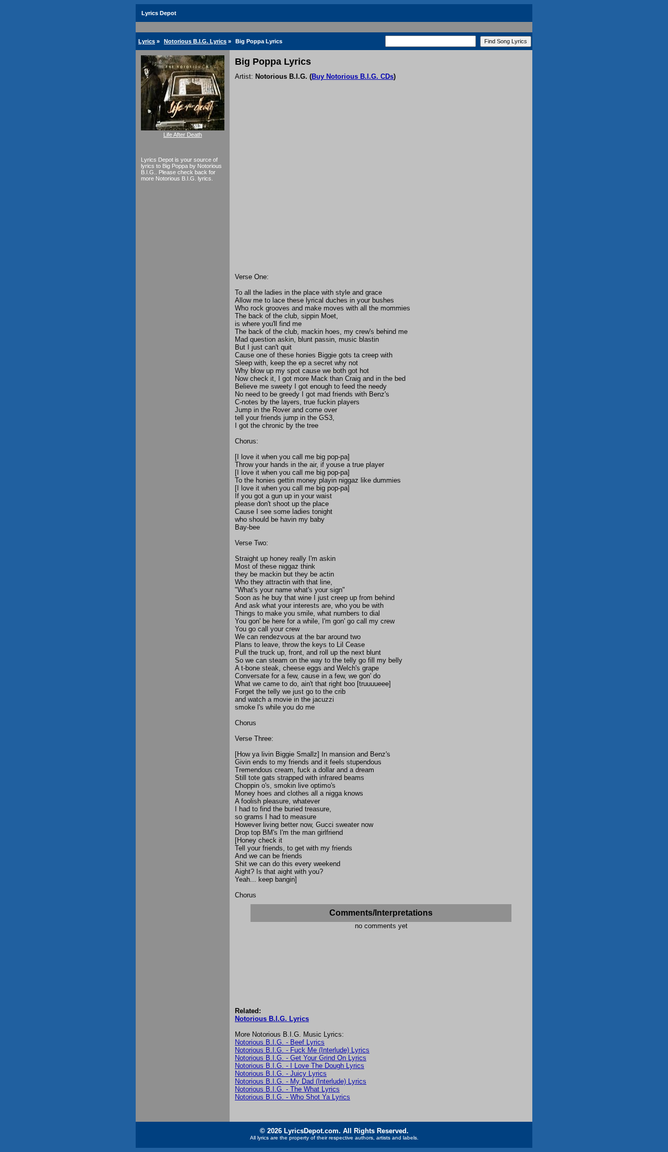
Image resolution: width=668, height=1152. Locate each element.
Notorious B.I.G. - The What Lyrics (287, 1089)
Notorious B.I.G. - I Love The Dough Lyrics (299, 1066)
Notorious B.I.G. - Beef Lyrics (280, 1042)
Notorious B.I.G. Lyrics (195, 41)
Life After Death (182, 134)
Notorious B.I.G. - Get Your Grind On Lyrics (300, 1058)
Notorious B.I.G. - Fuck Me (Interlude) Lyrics (302, 1050)
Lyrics (146, 41)
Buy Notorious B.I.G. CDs (352, 76)
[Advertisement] (381, 195)
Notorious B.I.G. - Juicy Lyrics (281, 1073)
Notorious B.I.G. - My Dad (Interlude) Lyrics (300, 1081)
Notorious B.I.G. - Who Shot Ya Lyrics (292, 1097)
